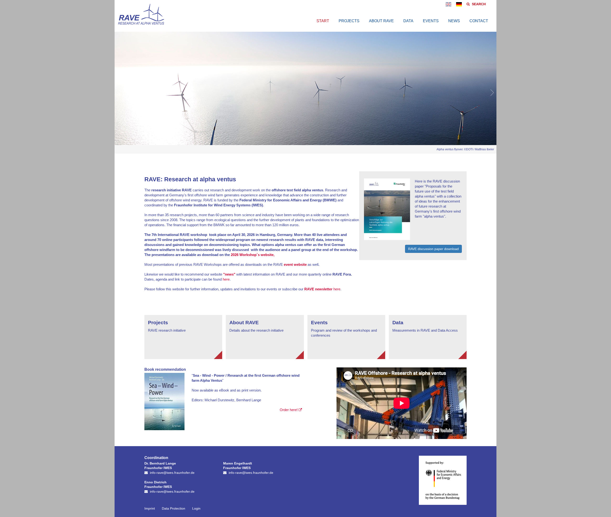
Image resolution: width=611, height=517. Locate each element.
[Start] (459, 4)
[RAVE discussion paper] (387, 238)
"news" (229, 274)
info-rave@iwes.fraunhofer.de (172, 473)
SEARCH (479, 4)
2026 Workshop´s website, (252, 255)
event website (295, 264)
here (226, 279)
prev (119, 92)
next (491, 92)
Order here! (289, 410)
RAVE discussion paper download (433, 249)
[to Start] (141, 22)
